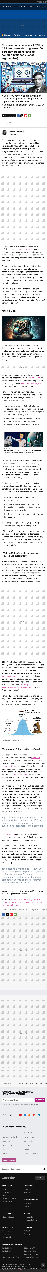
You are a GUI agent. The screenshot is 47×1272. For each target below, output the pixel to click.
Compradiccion (7, 1237)
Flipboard (25, 115)
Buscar (44, 1169)
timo (3, 1149)
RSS (29, 1114)
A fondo (13, 910)
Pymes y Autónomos (31, 1234)
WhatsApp (6, 1153)
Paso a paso (6, 1133)
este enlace (9, 834)
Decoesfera (6, 1234)
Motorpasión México (31, 1257)
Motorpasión (28, 1217)
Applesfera (6, 1195)
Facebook (18, 115)
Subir (39, 1178)
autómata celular (12, 766)
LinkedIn (38, 1114)
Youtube (20, 1114)
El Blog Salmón (29, 1231)
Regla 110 (35, 758)
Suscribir (40, 1100)
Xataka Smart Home (9, 1198)
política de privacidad (31, 1104)
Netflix (26, 1149)
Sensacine (27, 1203)
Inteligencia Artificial (31, 1153)
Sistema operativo (30, 35)
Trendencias (6, 1231)
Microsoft (7, 35)
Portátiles (17, 35)
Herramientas (29, 1137)
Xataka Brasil (6, 1251)
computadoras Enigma (31, 383)
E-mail (29, 115)
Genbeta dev (22, 910)
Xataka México (7, 1248)
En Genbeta (8, 448)
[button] (16, 131)
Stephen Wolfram (19, 775)
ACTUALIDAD (6, 7)
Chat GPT (21, 1083)
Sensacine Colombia (31, 1254)
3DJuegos (27, 1189)
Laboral (27, 1145)
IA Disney (31, 1083)
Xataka (4, 1189)
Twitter (22, 115)
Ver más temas (9, 1160)
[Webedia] (42, 1)
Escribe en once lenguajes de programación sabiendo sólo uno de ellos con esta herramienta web (22, 902)
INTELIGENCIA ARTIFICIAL (24, 7)
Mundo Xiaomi (7, 1201)
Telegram (25, 1114)
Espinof (26, 1206)
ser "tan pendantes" (23, 249)
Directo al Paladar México (11, 1257)
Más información (26, 1270)
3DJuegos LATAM (30, 1248)
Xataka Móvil (6, 1192)
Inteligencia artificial (9, 1137)
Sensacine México (30, 1251)
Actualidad (28, 1133)
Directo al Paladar (8, 1217)
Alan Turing (35, 378)
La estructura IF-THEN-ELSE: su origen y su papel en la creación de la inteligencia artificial (22, 452)
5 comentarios (10, 116)
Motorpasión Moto (30, 1220)
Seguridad (6, 1141)
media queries (8, 676)
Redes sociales (7, 1145)
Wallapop (42, 35)
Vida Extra (27, 1192)
